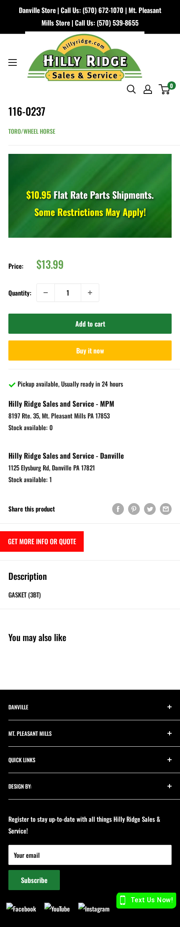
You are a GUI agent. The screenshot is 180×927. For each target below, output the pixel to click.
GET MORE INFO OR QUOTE (42, 541)
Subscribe (34, 880)
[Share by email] (166, 508)
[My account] (148, 89)
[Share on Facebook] (118, 508)
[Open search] (131, 89)
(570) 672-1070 (102, 10)
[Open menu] (12, 62)
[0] (164, 89)
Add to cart (90, 324)
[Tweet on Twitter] (150, 508)
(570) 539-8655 (118, 23)
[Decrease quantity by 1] (45, 292)
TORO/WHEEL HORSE (31, 131)
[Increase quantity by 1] (90, 292)
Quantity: (19, 292)
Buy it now (90, 350)
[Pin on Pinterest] (134, 508)
